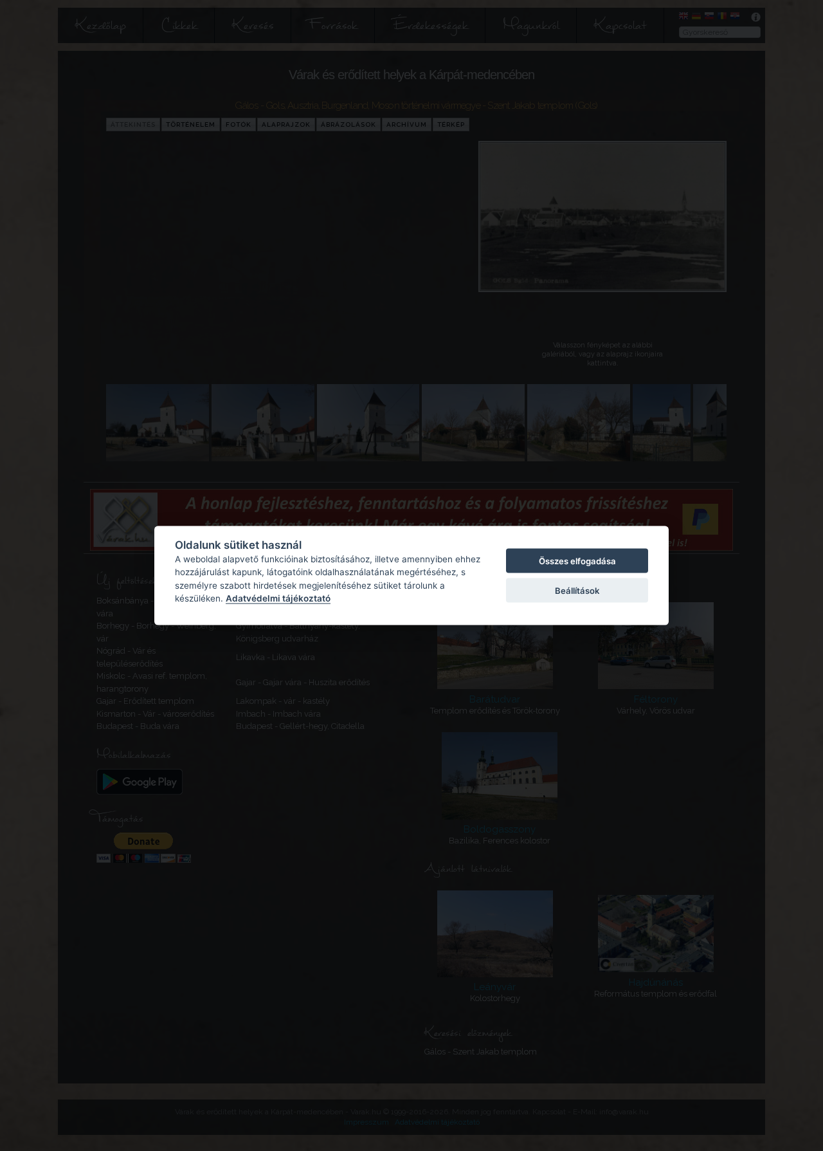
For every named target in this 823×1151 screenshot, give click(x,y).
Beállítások (577, 590)
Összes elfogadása (577, 560)
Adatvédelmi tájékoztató (278, 598)
